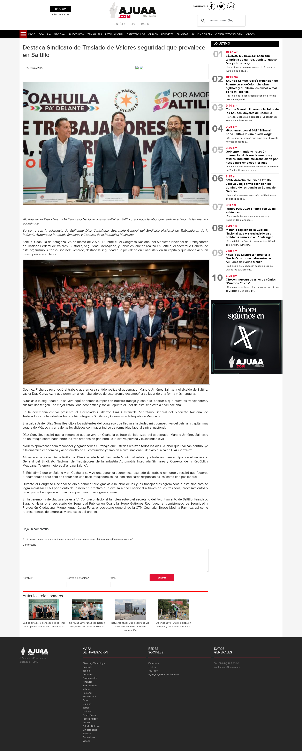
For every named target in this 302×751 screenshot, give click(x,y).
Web (113, 578)
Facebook (153, 663)
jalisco (86, 689)
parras (86, 707)
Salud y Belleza (201, 34)
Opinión (153, 34)
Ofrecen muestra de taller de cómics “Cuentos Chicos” (251, 281)
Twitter (152, 667)
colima (86, 670)
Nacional (60, 34)
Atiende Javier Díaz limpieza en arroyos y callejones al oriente (173, 624)
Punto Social (89, 715)
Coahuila (45, 34)
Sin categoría (90, 729)
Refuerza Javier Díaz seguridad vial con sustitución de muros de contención (130, 626)
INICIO (31, 34)
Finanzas (182, 34)
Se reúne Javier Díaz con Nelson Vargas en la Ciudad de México (87, 624)
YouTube (153, 670)
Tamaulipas (95, 34)
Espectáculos (136, 34)
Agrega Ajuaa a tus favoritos (163, 674)
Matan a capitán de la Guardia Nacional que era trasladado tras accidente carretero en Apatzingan (249, 233)
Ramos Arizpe (90, 718)
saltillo (86, 722)
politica (87, 711)
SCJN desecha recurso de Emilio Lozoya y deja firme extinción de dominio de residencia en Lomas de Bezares (250, 185)
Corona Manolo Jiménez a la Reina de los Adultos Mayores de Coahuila (252, 111)
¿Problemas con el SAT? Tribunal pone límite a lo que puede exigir (249, 132)
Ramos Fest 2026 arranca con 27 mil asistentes (251, 210)
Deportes (167, 34)
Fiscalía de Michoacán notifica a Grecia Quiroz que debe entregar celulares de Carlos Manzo (248, 258)
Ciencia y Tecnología (229, 34)
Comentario (29, 544)
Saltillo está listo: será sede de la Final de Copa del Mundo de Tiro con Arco (44, 624)
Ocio (85, 700)
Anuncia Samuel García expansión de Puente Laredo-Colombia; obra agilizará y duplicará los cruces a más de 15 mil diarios (252, 86)
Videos (250, 34)
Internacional (114, 34)
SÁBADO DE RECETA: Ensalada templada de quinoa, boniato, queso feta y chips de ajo (251, 59)
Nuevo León (76, 34)
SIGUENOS (199, 6)
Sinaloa (87, 733)
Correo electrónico (78, 578)
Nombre (28, 578)
